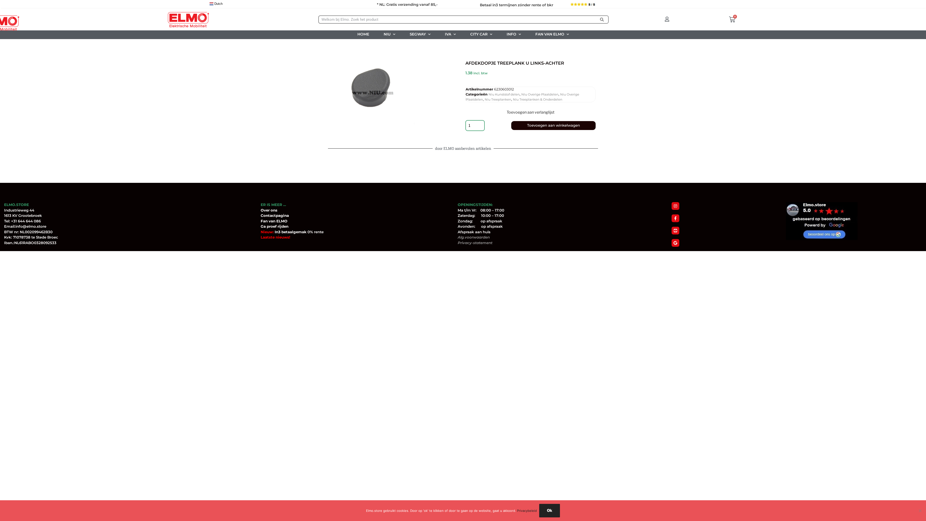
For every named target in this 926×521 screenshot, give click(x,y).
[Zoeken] (602, 19)
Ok (549, 510)
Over (266, 210)
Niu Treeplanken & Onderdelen (537, 99)
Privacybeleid (527, 511)
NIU (387, 34)
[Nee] (920, 510)
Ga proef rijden (274, 226)
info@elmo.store (30, 226)
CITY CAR (479, 34)
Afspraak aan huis (474, 232)
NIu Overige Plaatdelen (539, 94)
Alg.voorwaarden (474, 237)
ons (274, 210)
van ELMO (277, 221)
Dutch (218, 4)
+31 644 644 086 (26, 221)
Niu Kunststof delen (504, 94)
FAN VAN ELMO (549, 34)
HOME (363, 34)
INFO (511, 34)
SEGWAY (418, 34)
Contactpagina (275, 215)
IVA (448, 34)
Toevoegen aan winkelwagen (553, 125)
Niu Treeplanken (498, 99)
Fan (264, 221)
